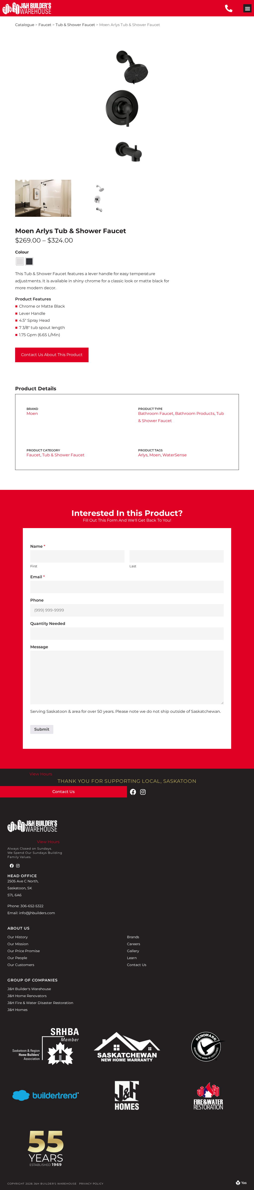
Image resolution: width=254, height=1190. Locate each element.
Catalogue (24, 25)
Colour (22, 252)
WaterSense (174, 455)
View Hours (41, 774)
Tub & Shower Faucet (75, 25)
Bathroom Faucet (155, 413)
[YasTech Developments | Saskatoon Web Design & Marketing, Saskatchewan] (241, 1183)
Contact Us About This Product (52, 354)
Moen (32, 413)
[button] (247, 8)
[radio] (20, 261)
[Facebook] (133, 792)
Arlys (143, 455)
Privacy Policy (91, 1183)
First (33, 566)
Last (132, 566)
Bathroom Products (195, 413)
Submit (41, 729)
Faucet (44, 25)
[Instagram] (143, 792)
